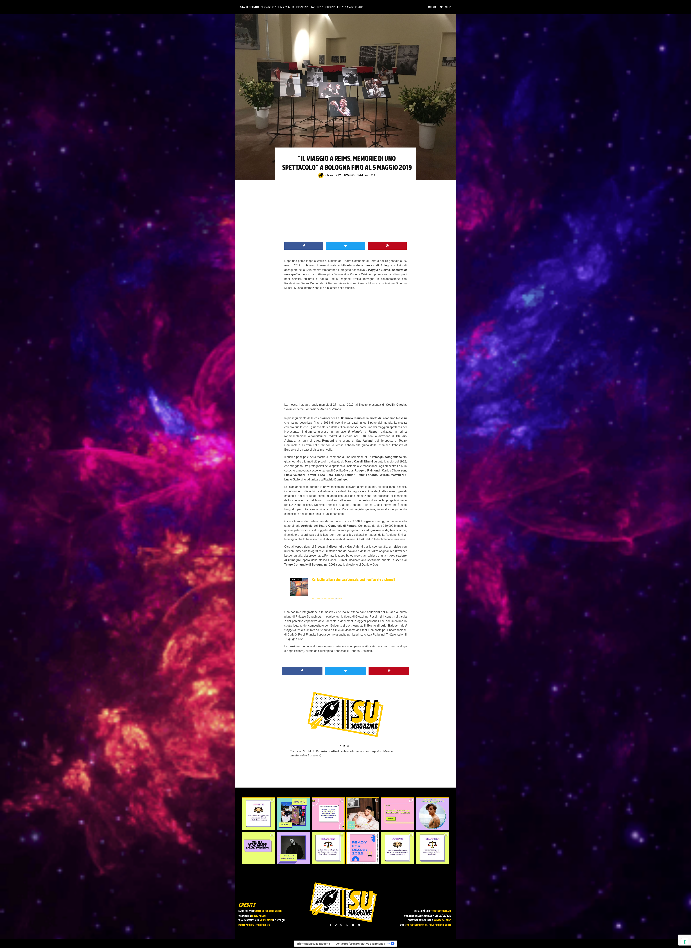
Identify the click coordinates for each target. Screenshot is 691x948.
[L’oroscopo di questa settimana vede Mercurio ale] (432, 848)
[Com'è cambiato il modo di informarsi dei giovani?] (258, 848)
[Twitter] (335, 925)
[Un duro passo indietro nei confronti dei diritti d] (293, 813)
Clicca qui (280, 920)
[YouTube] (353, 925)
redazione (329, 175)
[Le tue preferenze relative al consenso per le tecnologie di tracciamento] (684, 941)
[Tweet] (345, 246)
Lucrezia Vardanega (323, 598)
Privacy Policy (246, 925)
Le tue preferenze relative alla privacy (360, 943)
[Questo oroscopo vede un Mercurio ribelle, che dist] (258, 813)
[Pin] (387, 246)
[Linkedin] (347, 925)
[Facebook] (330, 925)
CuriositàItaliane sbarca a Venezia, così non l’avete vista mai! (353, 580)
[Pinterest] (359, 925)
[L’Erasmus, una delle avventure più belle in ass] (397, 813)
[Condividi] (303, 246)
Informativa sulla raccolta (313, 943)
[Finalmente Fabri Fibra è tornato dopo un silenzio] (293, 848)
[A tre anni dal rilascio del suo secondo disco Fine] (432, 813)
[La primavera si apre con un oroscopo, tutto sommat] (328, 848)
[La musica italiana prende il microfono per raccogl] (328, 813)
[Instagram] (341, 925)
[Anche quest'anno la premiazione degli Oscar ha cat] (362, 848)
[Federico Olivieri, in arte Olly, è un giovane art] (362, 813)
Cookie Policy (263, 925)
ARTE (338, 175)
